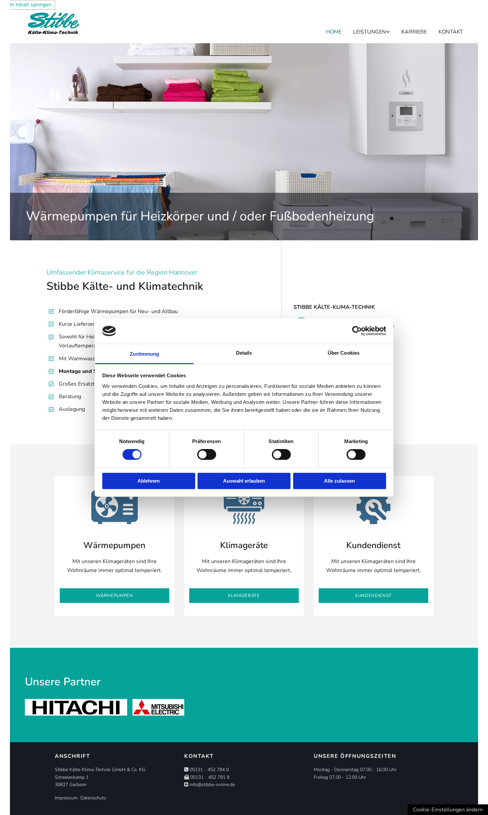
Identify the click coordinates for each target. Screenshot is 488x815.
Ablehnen (148, 481)
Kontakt (451, 32)
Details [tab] (244, 353)
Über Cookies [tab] (344, 353)
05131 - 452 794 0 (209, 769)
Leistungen (369, 32)
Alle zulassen (339, 481)
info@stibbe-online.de (212, 784)
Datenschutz (92, 798)
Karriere (414, 32)
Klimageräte (244, 545)
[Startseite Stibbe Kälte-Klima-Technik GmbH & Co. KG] (76, 23)
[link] (366, 29)
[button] (114, 595)
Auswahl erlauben (244, 481)
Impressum (66, 798)
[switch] (206, 454)
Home (334, 32)
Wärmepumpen (114, 545)
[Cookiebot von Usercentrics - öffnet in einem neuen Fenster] (357, 331)
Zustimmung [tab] (144, 354)
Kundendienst (373, 545)
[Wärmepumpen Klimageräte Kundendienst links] (388, 29)
